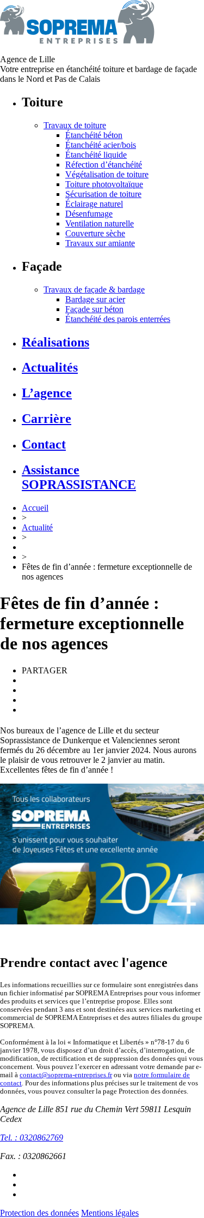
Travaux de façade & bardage (94, 289)
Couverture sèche (95, 233)
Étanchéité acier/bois (100, 145)
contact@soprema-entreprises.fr (66, 1075)
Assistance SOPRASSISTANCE (79, 477)
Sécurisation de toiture (103, 194)
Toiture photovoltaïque (104, 184)
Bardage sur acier (95, 299)
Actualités (50, 367)
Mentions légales (110, 1212)
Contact (44, 444)
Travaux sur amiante (100, 243)
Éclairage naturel (94, 203)
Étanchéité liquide (96, 154)
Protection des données (39, 1212)
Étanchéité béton (93, 135)
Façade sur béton (94, 309)
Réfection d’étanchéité (103, 164)
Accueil (35, 507)
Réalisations (55, 342)
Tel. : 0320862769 (31, 1137)
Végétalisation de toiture (107, 174)
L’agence (47, 393)
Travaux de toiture (75, 125)
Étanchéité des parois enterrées (117, 319)
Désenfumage (89, 213)
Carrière (46, 418)
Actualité (37, 527)
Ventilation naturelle (99, 223)
